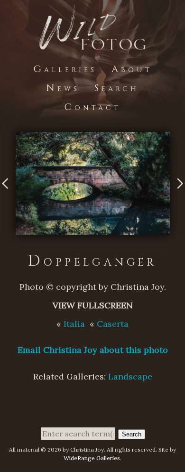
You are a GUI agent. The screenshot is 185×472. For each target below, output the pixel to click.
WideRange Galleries (92, 458)
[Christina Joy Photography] (92, 43)
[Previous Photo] (8, 196)
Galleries (65, 69)
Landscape (130, 376)
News (63, 88)
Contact (92, 107)
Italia (74, 323)
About (131, 69)
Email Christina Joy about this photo (93, 349)
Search (116, 88)
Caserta (113, 323)
